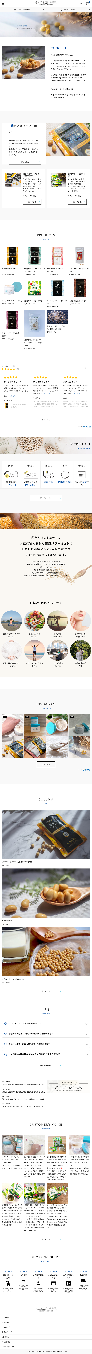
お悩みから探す (69, 9)
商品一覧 (5, 1322)
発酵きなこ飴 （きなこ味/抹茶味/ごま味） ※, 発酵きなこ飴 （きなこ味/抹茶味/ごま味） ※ (45, 404)
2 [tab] (79, 33)
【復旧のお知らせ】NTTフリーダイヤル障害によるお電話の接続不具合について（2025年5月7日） (38, 1099)
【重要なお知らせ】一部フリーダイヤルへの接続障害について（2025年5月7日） (31, 1107)
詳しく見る (25, 162)
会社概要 (5, 1317)
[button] (85, 368)
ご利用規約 (6, 1327)
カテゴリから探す (24, 9)
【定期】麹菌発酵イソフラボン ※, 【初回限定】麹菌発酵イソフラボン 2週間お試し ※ (16, 404)
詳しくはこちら (46, 498)
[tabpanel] (46, 24)
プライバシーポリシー (10, 1347)
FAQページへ (46, 1065)
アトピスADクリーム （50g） (79, 394)
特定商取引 (6, 1342)
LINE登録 (5, 1337)
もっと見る (46, 420)
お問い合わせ (7, 1332)
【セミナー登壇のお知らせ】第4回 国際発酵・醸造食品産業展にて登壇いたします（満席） (34, 1085)
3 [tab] (85, 33)
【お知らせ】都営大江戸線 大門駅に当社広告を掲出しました (24, 1092)
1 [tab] (72, 33)
